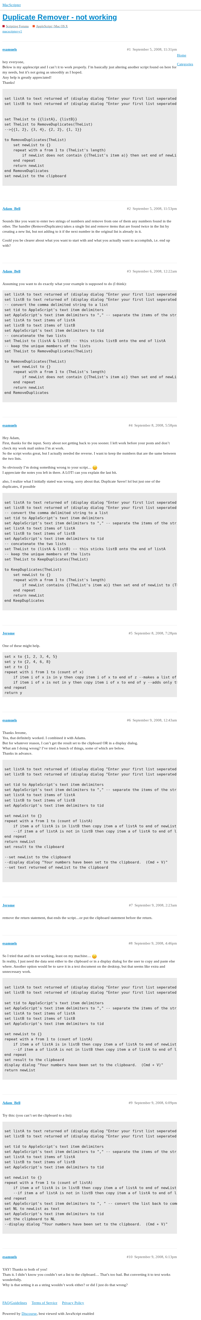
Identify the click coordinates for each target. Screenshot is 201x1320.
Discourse (29, 1314)
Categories (185, 64)
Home (181, 55)
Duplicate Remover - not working (59, 17)
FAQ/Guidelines (14, 1303)
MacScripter (11, 5)
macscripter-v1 (12, 31)
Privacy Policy (73, 1303)
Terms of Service (44, 1303)
